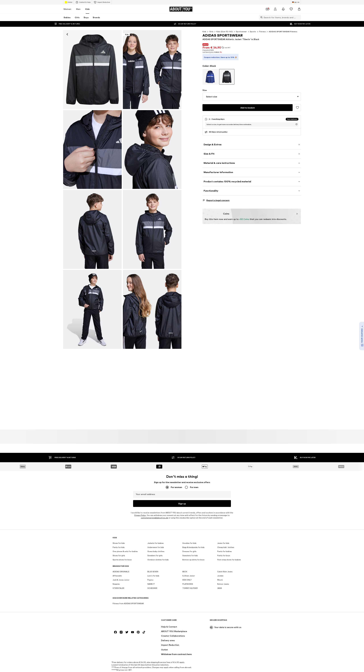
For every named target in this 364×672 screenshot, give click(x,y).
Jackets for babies (155, 543)
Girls (211, 31)
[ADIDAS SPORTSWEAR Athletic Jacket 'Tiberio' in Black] (92, 149)
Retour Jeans (223, 584)
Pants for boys (223, 555)
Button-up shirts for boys (193, 560)
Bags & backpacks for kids (193, 547)
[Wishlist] (291, 9)
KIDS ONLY (187, 580)
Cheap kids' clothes (225, 547)
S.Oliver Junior (188, 576)
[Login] (275, 9)
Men (78, 9)
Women (67, 9)
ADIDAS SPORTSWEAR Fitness (283, 31)
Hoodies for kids (189, 543)
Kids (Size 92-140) (224, 31)
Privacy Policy (140, 515)
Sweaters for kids (190, 555)
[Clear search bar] (298, 17)
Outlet (70, 2)
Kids (87, 9)
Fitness (262, 31)
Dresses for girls (189, 551)
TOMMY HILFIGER (190, 588)
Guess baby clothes (155, 551)
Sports (253, 31)
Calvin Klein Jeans (224, 572)
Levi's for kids (153, 576)
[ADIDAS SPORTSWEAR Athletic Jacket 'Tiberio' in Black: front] (92, 69)
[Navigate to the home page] (128, 621)
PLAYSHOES (187, 584)
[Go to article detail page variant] (210, 77)
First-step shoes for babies (229, 560)
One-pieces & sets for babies (125, 551)
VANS (219, 588)
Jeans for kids (223, 543)
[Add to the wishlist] (297, 107)
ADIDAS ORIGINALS (121, 572)
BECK (184, 572)
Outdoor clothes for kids (158, 560)
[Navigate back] (67, 34)
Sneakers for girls (155, 555)
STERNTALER (118, 588)
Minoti (220, 580)
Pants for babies (224, 551)
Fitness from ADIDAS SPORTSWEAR (128, 603)
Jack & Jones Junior (121, 580)
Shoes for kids (119, 543)
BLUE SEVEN (152, 572)
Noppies (116, 584)
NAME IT (151, 584)
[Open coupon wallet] (267, 9)
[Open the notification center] (283, 9)
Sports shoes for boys (122, 560)
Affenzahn (117, 576)
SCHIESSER (152, 588)
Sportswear (241, 31)
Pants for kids (119, 547)
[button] (251, 97)
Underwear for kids (155, 547)
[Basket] (299, 9)
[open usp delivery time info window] (296, 124)
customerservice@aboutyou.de (154, 518)
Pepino (150, 580)
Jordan (220, 576)
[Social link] (115, 632)
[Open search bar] (260, 17)
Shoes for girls (119, 555)
